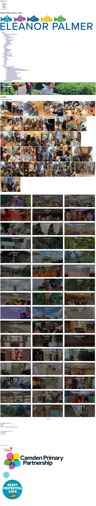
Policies (3, 6)
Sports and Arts (8, 43)
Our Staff (5, 38)
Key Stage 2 (8, 42)
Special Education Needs (8, 67)
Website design (2, 433)
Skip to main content (3, 0)
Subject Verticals (7, 51)
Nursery (5, 57)
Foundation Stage (9, 40)
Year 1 (5, 60)
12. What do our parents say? (11, 71)
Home (3, 32)
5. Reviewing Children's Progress (11, 75)
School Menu (4, 7)
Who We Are (8, 37)
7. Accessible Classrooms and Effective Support (14, 77)
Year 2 (5, 61)
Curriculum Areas (7, 50)
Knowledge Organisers (8, 53)
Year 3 (5, 62)
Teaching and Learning (8, 49)
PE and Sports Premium (8, 80)
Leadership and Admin (10, 39)
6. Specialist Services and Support (11, 76)
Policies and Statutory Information (9, 66)
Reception (6, 58)
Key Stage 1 (8, 41)
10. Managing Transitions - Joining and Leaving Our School (15, 69)
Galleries (3, 5)
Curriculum (4, 46)
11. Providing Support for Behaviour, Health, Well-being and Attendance (17, 70)
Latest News (4, 4)
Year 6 (5, 64)
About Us (4, 33)
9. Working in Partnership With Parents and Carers (14, 79)
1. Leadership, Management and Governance (13, 68)
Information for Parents (8, 44)
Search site (2, 445)
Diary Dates (4, 3)
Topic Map (6, 52)
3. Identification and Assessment (11, 73)
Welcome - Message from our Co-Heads (10, 34)
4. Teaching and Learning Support (11, 74)
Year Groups (4, 56)
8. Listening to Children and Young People (13, 78)
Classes (5, 47)
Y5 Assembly (6, 59)
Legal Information (3, 432)
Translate (9, 87)
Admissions (6, 35)
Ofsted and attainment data (8, 55)
